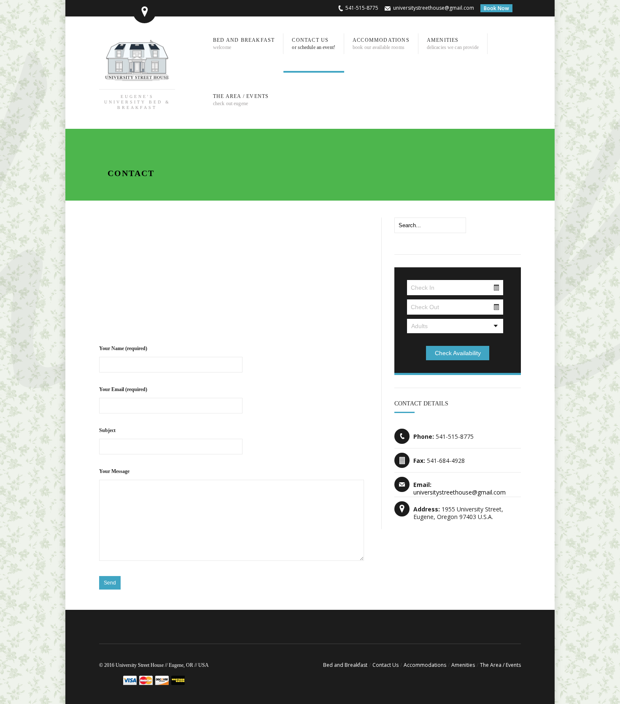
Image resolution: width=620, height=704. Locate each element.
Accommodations (425, 665)
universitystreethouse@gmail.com (433, 7)
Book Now (496, 8)
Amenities (463, 665)
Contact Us (385, 665)
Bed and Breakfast (345, 665)
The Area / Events (500, 665)
